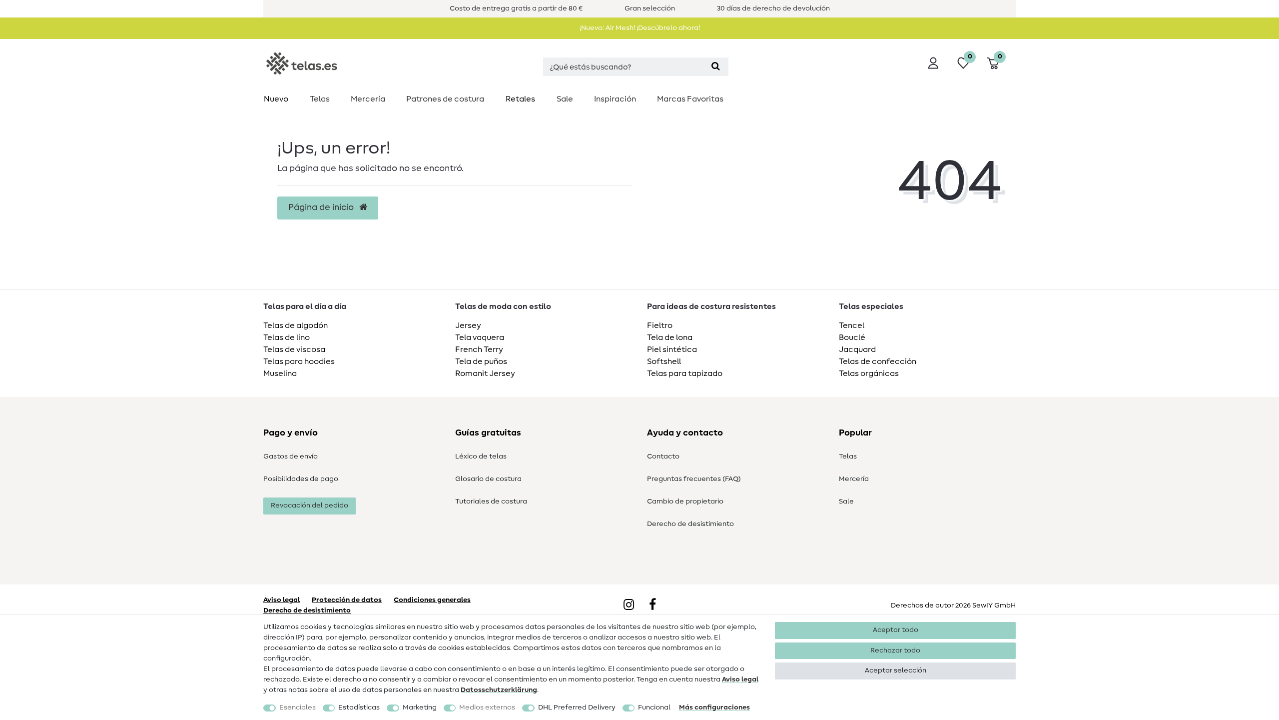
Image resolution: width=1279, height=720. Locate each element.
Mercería (368, 99)
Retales (520, 99)
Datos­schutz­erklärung (499, 690)
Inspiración (615, 99)
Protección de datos (347, 600)
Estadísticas (359, 707)
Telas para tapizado (684, 374)
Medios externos (487, 707)
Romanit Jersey (485, 374)
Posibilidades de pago (300, 479)
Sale (565, 99)
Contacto (663, 456)
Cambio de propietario (685, 501)
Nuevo (276, 99)
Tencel (851, 326)
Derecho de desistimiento (690, 524)
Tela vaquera (479, 338)
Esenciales (297, 707)
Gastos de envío (290, 456)
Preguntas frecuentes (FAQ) (694, 479)
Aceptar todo (895, 630)
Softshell (664, 362)
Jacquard (857, 350)
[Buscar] (715, 67)
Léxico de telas (481, 456)
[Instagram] (629, 605)
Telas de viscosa (294, 350)
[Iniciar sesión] (933, 63)
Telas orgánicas (869, 374)
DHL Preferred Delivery (577, 707)
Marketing (420, 707)
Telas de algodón (295, 326)
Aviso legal (740, 679)
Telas (320, 99)
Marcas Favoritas (690, 99)
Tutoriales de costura (491, 501)
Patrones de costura (445, 99)
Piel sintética (672, 350)
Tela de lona (669, 338)
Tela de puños (481, 362)
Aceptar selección (895, 670)
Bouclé (852, 338)
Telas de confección (877, 362)
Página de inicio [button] (322, 207)
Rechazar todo (895, 650)
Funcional (654, 707)
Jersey (468, 326)
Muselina (280, 374)
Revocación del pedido (309, 505)
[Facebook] (652, 605)
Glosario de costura (488, 479)
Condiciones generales (432, 600)
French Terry (479, 350)
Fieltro (659, 326)
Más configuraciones (714, 707)
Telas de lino (286, 338)
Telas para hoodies (299, 362)
